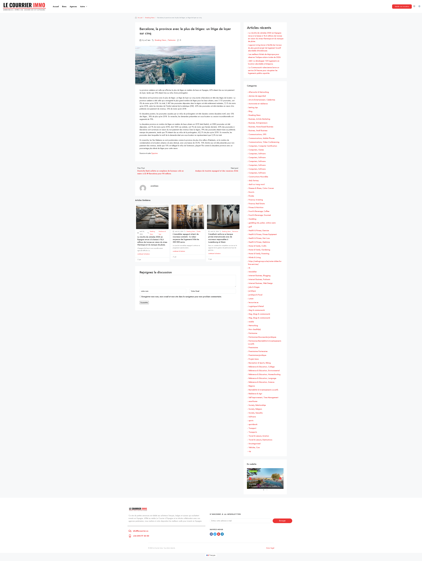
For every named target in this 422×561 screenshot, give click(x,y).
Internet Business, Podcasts (259, 279)
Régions (252, 386)
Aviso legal (270, 548)
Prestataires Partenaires (258, 351)
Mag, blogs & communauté (259, 314)
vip (250, 451)
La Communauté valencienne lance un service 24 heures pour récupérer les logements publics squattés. (263, 70)
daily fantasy (254, 180)
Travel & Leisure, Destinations (260, 440)
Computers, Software (257, 153)
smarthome (253, 401)
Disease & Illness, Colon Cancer (261, 188)
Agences (73, 6)
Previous (250, 478)
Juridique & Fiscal (255, 295)
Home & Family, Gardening (259, 249)
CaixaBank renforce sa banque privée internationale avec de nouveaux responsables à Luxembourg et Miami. (220, 238)
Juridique (252, 291)
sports (251, 420)
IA (249, 268)
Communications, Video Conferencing (264, 142)
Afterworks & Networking (259, 92)
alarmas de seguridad (257, 96)
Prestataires (253, 347)
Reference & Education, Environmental (264, 370)
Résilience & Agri (162, 232)
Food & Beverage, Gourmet (260, 215)
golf (250, 226)
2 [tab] (268, 491)
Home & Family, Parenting (259, 253)
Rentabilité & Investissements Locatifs (263, 390)
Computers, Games (256, 150)
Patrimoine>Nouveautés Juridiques (262, 337)
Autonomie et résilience (258, 103)
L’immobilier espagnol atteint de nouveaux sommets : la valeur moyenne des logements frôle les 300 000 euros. (186, 238)
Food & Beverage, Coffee (259, 211)
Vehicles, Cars (254, 447)
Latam (251, 298)
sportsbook (253, 424)
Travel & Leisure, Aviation (259, 436)
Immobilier (253, 271)
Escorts (251, 192)
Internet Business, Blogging (259, 275)
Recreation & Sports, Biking (260, 363)
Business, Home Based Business (261, 126)
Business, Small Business (258, 130)
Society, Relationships (257, 405)
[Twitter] (214, 534)
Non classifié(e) (255, 329)
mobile (251, 321)
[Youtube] (218, 534)
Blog (250, 111)
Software (252, 416)
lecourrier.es (253, 302)
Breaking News (150, 18)
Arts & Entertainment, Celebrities (262, 100)
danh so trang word (257, 184)
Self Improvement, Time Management (263, 397)
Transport (252, 428)
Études (199, 231)
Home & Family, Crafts (257, 246)
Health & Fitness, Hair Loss (259, 238)
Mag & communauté (257, 310)
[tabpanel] (265, 478)
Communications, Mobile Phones (262, 138)
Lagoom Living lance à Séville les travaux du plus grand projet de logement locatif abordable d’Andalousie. (265, 48)
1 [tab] (265, 491)
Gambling (252, 219)
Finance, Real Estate (257, 203)
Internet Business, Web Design (261, 283)
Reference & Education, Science (261, 382)
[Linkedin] (222, 534)
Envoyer (282, 520)
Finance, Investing (256, 199)
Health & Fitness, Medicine (259, 242)
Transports (253, 432)
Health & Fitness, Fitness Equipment (263, 234)
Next (280, 478)
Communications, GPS (257, 134)
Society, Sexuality (256, 413)
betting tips (253, 107)
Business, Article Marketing (259, 119)
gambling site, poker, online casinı (262, 223)
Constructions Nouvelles (258, 176)
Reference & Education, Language (262, 378)
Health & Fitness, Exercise (259, 230)
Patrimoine (172, 40)
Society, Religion (255, 409)
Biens (64, 6)
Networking (253, 325)
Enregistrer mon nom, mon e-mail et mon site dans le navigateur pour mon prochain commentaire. (182, 296)
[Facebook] (211, 534)
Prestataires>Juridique (257, 355)
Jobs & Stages (254, 287)
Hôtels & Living (255, 257)
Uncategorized (254, 443)
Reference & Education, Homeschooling (264, 374)
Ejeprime (154, 153)
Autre (82, 6)
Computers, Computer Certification (263, 146)
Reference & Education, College (262, 366)
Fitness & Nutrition (256, 207)
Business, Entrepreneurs (258, 123)
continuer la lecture (143, 254)
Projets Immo (254, 359)
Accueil (56, 6)
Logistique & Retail (256, 306)
